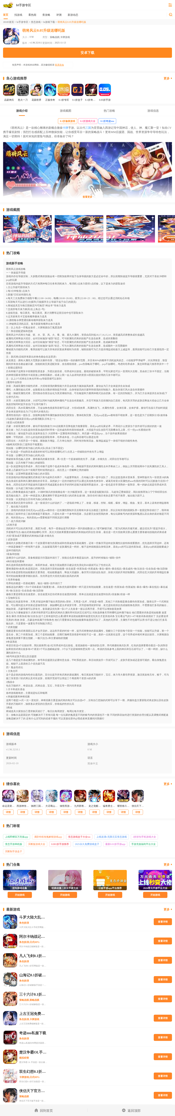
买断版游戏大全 (36, 844)
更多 (167, 78)
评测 (59, 14)
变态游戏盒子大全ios (79, 837)
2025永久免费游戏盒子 (87, 844)
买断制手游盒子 (13, 851)
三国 (88, 127)
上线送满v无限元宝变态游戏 (111, 837)
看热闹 (32, 14)
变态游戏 (36, 22)
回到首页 (46, 1110)
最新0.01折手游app (115, 844)
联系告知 (59, 65)
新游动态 (73, 14)
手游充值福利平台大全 (143, 844)
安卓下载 (87, 53)
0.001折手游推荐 (60, 844)
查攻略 (46, 14)
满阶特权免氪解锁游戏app (48, 837)
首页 (5, 14)
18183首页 (8, 22)
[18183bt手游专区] (8, 5)
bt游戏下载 (49, 22)
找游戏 (18, 14)
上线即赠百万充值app (16, 837)
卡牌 (65, 127)
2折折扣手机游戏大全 (144, 837)
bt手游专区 (22, 22)
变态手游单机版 (13, 844)
